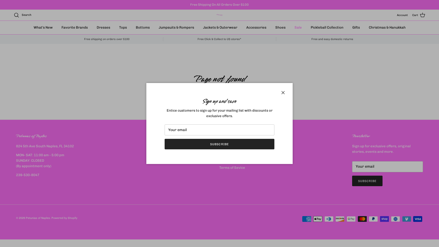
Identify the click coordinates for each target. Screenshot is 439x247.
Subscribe (219, 144)
